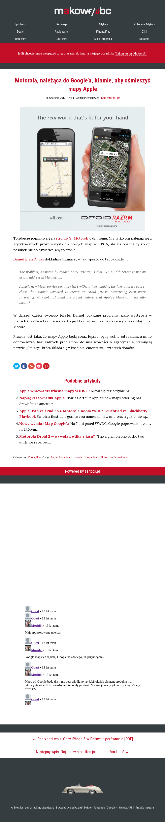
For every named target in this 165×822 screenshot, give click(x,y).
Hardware (20, 38)
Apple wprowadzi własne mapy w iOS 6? (55, 390)
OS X (144, 31)
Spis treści (21, 24)
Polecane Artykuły (144, 24)
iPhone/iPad (103, 31)
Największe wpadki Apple (42, 397)
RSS (131, 807)
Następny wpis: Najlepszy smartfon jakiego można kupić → (82, 751)
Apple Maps (65, 457)
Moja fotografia (103, 38)
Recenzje (62, 24)
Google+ (112, 807)
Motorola (106, 457)
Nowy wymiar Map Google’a (44, 423)
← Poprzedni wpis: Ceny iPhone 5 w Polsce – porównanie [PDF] (82, 739)
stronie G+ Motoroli (72, 238)
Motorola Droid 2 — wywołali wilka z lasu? (57, 436)
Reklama (144, 38)
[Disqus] (82, 542)
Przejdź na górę (145, 807)
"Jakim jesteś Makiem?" (130, 53)
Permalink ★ (120, 457)
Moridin (18, 807)
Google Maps (91, 457)
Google (78, 457)
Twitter (88, 807)
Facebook (99, 807)
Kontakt (123, 807)
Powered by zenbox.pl (82, 471)
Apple (54, 457)
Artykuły (103, 24)
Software (62, 38)
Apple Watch (62, 31)
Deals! (20, 31)
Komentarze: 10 (110, 98)
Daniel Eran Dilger (28, 259)
